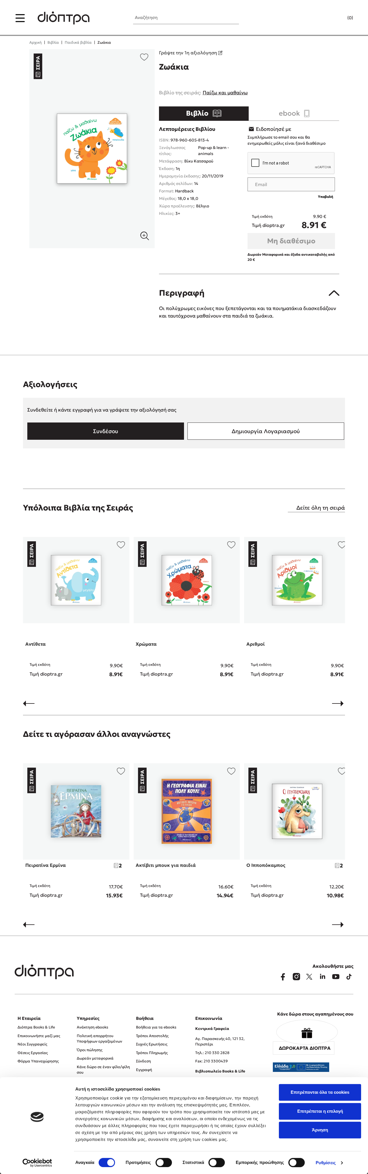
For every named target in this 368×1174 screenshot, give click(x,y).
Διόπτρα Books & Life (36, 1027)
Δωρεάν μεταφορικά (95, 1058)
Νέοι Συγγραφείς (32, 1044)
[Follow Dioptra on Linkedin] (322, 976)
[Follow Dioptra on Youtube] (335, 976)
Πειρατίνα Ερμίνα (45, 865)
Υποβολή (325, 196)
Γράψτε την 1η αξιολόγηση (188, 53)
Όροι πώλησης (89, 1049)
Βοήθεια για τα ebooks (156, 1027)
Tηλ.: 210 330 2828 (212, 1052)
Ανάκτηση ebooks (92, 1027)
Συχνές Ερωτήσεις (151, 1044)
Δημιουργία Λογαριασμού (266, 431)
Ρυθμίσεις (326, 1162)
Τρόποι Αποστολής (152, 1035)
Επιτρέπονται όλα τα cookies (320, 1092)
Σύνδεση (143, 1061)
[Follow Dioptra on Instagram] (296, 976)
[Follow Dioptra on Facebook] (283, 976)
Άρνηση (320, 1129)
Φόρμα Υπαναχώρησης (38, 1061)
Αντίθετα (35, 644)
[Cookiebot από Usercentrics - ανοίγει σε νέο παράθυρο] (37, 1162)
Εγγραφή (144, 1069)
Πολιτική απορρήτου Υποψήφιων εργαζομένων (99, 1038)
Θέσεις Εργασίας (33, 1052)
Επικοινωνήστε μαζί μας (39, 1035)
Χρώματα (146, 644)
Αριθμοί (255, 644)
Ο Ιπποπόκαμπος (265, 865)
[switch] (164, 1162)
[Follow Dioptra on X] (309, 976)
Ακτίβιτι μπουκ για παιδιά (166, 865)
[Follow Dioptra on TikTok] (349, 976)
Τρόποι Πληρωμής (152, 1052)
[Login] (339, 18)
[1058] (91, 148)
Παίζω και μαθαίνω (225, 92)
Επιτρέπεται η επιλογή (320, 1111)
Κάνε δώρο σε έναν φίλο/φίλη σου (103, 1069)
